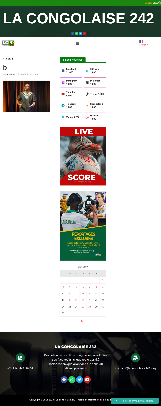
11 (69, 293)
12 (76, 293)
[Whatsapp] (76, 33)
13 (83, 293)
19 (76, 300)
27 (83, 306)
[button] (77, 43)
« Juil (81, 320)
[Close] (158, 2)
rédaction (10, 74)
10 (63, 293)
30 (103, 306)
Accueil (6, 58)
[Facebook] (72, 33)
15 (96, 293)
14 (90, 293)
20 (83, 300)
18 (70, 300)
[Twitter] (80, 33)
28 (89, 306)
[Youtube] (84, 33)
